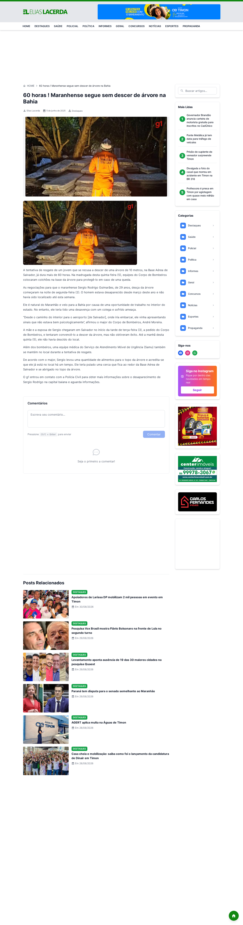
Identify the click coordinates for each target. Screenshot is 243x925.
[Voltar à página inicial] (234, 916)
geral (120, 26)
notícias (155, 26)
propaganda (191, 26)
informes (105, 26)
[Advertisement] (121, 55)
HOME (26, 26)
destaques (42, 26)
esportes (171, 26)
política (88, 26)
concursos (136, 26)
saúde (58, 26)
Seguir (197, 390)
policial (72, 26)
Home (30, 85)
